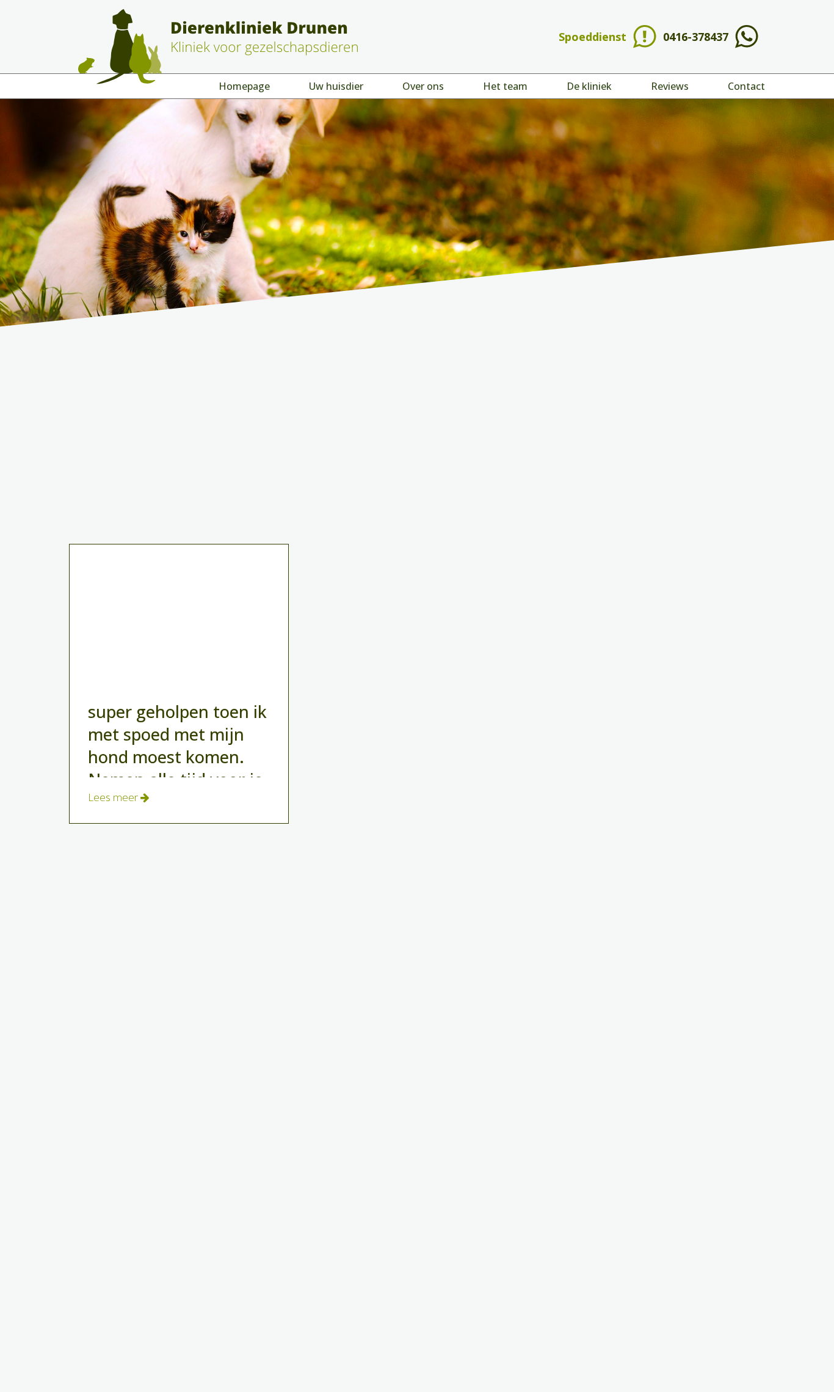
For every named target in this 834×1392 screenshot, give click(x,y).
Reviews (670, 86)
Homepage (244, 86)
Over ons (423, 86)
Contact (746, 86)
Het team (505, 86)
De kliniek (589, 86)
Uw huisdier (336, 86)
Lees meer (114, 797)
